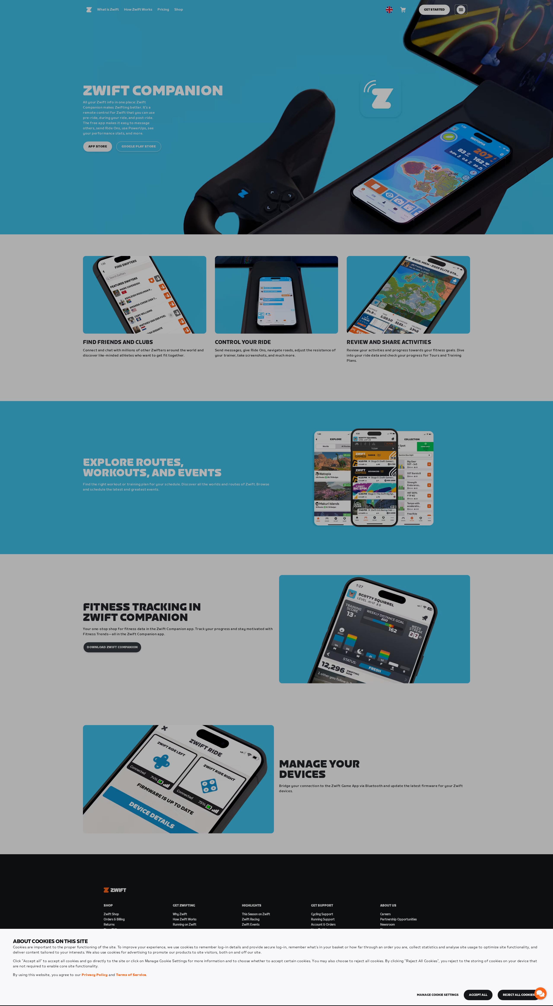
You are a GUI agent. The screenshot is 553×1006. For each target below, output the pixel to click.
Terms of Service (131, 975)
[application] (540, 993)
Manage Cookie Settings (438, 995)
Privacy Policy (95, 975)
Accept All (478, 994)
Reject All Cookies (519, 994)
